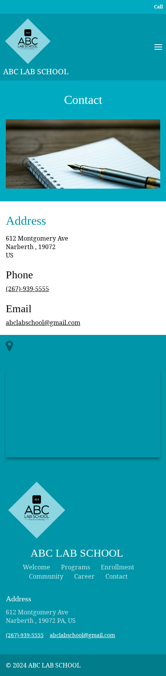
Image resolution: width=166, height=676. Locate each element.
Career (84, 576)
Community (46, 576)
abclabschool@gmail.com (43, 322)
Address (26, 221)
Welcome (36, 567)
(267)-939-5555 (27, 288)
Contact (83, 100)
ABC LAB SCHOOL (35, 71)
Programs (75, 567)
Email (19, 309)
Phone (19, 275)
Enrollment (117, 567)
